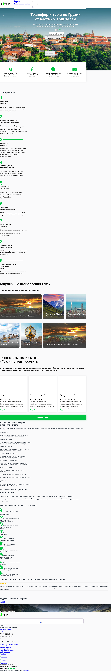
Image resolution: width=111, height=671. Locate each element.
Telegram (10, 636)
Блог (5, 645)
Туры (5, 644)
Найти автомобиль (50, 53)
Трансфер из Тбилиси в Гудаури (10, 343)
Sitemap (26, 670)
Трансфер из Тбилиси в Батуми (77, 315)
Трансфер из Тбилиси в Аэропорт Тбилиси (62, 344)
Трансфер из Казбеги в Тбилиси (32, 343)
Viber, (6, 636)
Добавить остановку (53, 38)
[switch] (59, 30)
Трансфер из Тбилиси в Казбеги (55, 315)
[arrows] (54, 588)
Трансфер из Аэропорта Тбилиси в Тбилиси (17, 316)
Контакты (7, 652)
